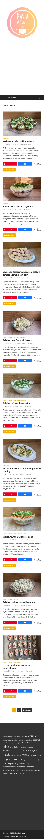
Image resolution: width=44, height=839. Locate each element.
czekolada (29, 740)
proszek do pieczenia (26, 766)
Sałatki (5, 203)
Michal (17, 671)
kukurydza (30, 747)
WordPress (14, 836)
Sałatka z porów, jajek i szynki (17, 340)
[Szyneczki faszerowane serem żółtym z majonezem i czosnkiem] (22, 254)
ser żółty (16, 770)
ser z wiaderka (7, 770)
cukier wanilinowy (19, 740)
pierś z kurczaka (9, 766)
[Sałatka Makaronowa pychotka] (22, 189)
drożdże (5, 743)
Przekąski (6, 138)
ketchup (23, 747)
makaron (13, 751)
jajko (11, 747)
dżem (9, 743)
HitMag (23, 836)
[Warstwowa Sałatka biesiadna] (22, 519)
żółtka (26, 773)
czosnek (36, 740)
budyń (10, 736)
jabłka (35, 743)
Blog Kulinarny (20, 833)
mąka (39, 755)
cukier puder (8, 740)
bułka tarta (17, 736)
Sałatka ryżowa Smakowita (16, 403)
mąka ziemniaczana (29, 760)
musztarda (33, 755)
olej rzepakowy (10, 763)
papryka (22, 763)
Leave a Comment (25, 144)
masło (7, 754)
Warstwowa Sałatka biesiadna (18, 536)
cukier (34, 736)
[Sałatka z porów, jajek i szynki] (22, 323)
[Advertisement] (22, 72)
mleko (25, 754)
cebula (25, 736)
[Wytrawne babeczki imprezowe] (22, 124)
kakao (17, 747)
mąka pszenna (12, 759)
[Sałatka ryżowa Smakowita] (22, 385)
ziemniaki (37, 770)
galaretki (21, 743)
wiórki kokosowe (28, 770)
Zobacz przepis (8, 169)
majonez (6, 750)
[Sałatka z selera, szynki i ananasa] (22, 585)
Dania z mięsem (7, 269)
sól (22, 770)
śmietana (6, 774)
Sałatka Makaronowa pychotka (18, 206)
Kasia (16, 144)
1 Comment (25, 209)
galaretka (14, 743)
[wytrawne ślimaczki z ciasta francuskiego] (22, 647)
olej (37, 760)
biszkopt (5, 736)
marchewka (21, 751)
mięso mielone (16, 755)
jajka (6, 746)
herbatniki (28, 743)
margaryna (31, 750)
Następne (27, 710)
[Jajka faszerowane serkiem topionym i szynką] (22, 451)
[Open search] (38, 97)
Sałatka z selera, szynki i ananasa (19, 602)
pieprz (28, 763)
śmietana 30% (17, 773)
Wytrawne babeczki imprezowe (19, 141)
